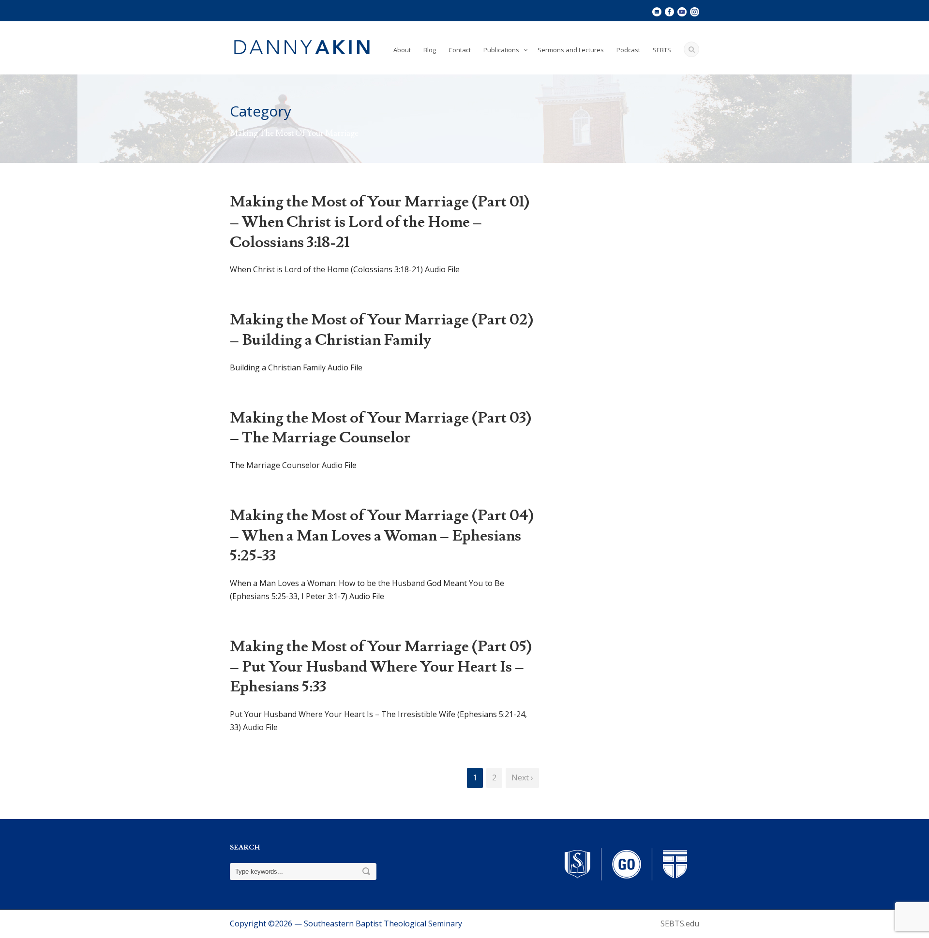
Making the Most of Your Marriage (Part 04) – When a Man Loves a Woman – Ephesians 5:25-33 (382, 535)
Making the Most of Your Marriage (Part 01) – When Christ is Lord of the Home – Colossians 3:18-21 (379, 221)
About (402, 49)
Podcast (628, 49)
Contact (460, 49)
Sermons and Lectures (571, 49)
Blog (429, 49)
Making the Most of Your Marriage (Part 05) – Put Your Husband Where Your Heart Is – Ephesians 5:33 (381, 666)
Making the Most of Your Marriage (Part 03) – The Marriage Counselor (380, 428)
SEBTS (662, 49)
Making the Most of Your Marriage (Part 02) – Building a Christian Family (381, 329)
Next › (522, 777)
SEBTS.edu (679, 923)
